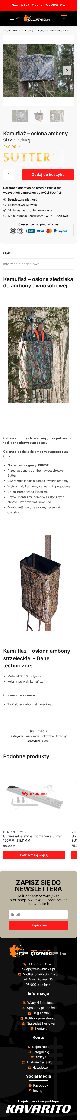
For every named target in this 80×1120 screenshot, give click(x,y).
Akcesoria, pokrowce (49, 30)
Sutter (46, 740)
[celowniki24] (38, 951)
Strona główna (12, 30)
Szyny (22, 831)
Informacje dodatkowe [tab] (21, 264)
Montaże (9, 831)
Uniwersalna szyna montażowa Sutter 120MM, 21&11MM (32, 838)
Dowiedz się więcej (34, 855)
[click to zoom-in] (38, 70)
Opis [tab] (7, 253)
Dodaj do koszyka (48, 174)
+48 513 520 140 (56, 216)
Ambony (28, 30)
